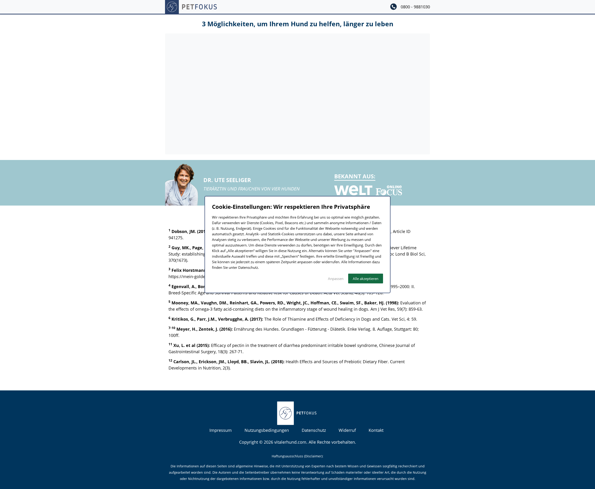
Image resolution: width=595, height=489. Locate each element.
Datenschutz (314, 430)
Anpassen (336, 278)
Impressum (220, 430)
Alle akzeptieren (365, 278)
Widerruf (347, 430)
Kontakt (376, 430)
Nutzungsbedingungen (267, 430)
